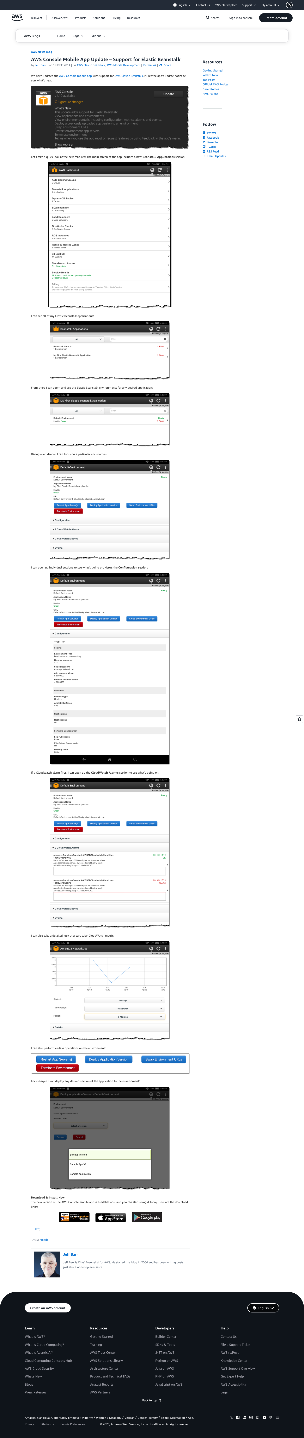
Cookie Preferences (72, 1424)
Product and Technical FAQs (110, 1376)
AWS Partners (100, 1392)
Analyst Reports (101, 1384)
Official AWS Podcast (216, 84)
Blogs (29, 1384)
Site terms (47, 1424)
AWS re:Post (210, 93)
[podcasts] (271, 1418)
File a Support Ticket (235, 1344)
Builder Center (165, 1336)
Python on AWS (166, 1360)
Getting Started (213, 70)
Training (96, 1344)
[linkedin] (244, 1418)
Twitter (211, 132)
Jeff (37, 1229)
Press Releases (35, 1392)
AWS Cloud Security (39, 1368)
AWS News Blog (41, 51)
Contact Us (229, 1336)
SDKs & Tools (165, 1344)
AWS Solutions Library (106, 1360)
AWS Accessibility (233, 1384)
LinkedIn (212, 142)
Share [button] (167, 65)
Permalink (149, 65)
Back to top (149, 1400)
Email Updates (216, 156)
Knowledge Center (234, 1360)
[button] (59, 18)
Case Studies (211, 89)
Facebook (212, 137)
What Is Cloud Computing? (44, 1344)
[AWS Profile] (289, 5)
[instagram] (251, 1418)
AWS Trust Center (103, 1352)
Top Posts (209, 79)
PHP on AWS (164, 1376)
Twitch (211, 147)
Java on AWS (164, 1368)
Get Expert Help (232, 1376)
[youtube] (264, 1418)
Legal (225, 1392)
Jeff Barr (40, 65)
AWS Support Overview (238, 1368)
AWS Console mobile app (75, 75)
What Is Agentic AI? (39, 1352)
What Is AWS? (35, 1336)
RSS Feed (212, 151)
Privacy (29, 1424)
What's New (210, 75)
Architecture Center (104, 1368)
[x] (231, 1418)
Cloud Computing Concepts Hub (48, 1360)
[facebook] (237, 1418)
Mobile (43, 1239)
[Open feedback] (299, 719)
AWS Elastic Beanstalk (129, 75)
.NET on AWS (164, 1352)
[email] (277, 1418)
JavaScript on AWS (168, 1384)
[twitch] (257, 1418)
